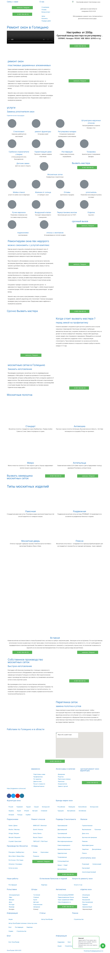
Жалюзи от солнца (43, 192)
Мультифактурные (88, 845)
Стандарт (30, 426)
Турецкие (61, 811)
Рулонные (98, 829)
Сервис (11, 931)
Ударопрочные (62, 853)
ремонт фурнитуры (43, 132)
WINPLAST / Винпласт (40, 825)
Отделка (91, 212)
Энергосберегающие (64, 837)
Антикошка (79, 426)
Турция (28, 807)
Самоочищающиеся (64, 845)
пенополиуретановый (89, 872)
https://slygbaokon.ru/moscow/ (16, 788)
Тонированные (62, 857)
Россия (11, 807)
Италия (26, 811)
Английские (82, 811)
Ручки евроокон (19, 212)
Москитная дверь (30, 541)
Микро (30, 463)
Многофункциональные (65, 841)
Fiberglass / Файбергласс (16, 852)
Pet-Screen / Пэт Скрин (16, 860)
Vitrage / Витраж (14, 833)
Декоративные (62, 869)
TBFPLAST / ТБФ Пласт (40, 841)
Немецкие (71, 807)
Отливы (67, 192)
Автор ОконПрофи (47, 919)
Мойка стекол (19, 192)
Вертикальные (86, 829)
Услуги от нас (78, 885)
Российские (61, 807)
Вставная (55, 638)
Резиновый (85, 864)
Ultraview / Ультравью (15, 864)
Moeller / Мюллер (14, 829)
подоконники (23, 233)
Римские (85, 841)
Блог (10, 927)
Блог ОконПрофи (14, 942)
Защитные (85, 849)
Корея (19, 811)
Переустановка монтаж (67, 212)
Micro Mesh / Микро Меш (16, 856)
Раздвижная (79, 511)
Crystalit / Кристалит (15, 841)
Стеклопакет (18, 132)
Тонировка (91, 152)
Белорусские (94, 807)
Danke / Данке (13, 825)
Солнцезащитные (63, 861)
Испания (11, 815)
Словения (44, 811)
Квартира (44, 885)
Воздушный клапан (43, 212)
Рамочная (30, 511)
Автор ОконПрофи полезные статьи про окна (23, 923)
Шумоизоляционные (64, 849)
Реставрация (67, 152)
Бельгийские (82, 807)
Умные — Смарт (63, 865)
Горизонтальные (87, 825)
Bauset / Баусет (38, 837)
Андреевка (61, 942)
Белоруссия (46, 807)
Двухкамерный (62, 829)
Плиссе (79, 541)
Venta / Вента (37, 833)
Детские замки (23, 163)
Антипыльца (79, 463)
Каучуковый (86, 868)
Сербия (28, 815)
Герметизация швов (43, 152)
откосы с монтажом (54, 233)
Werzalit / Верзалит (14, 837)
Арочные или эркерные (89, 837)
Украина (11, 811)
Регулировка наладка (67, 132)
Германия (19, 807)
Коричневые (44, 852)
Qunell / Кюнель (38, 829)
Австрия (34, 811)
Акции (11, 919)
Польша (19, 815)
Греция (36, 807)
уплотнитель (91, 192)
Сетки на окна (13, 868)
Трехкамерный (62, 833)
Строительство (21, 931)
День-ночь (85, 833)
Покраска (36, 856)
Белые (35, 852)
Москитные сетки (55, 174)
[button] (22, 7)
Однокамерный (62, 825)
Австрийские (71, 811)
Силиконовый (96, 864)
